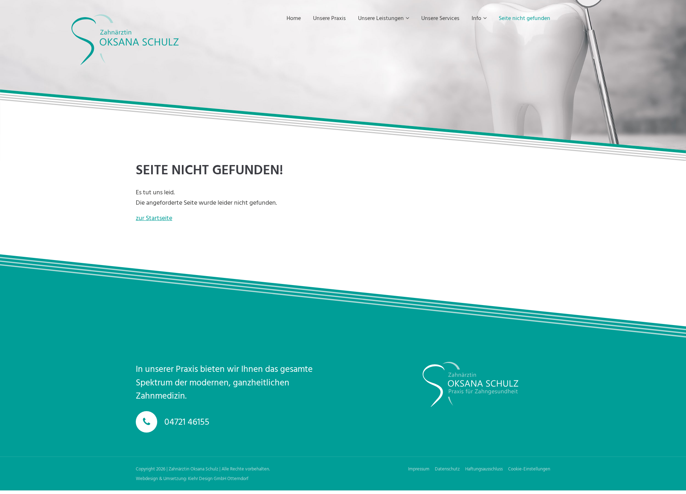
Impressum (418, 468)
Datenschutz (447, 468)
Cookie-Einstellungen (529, 468)
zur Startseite (154, 218)
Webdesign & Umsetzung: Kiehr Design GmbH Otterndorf (192, 478)
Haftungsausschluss (484, 468)
